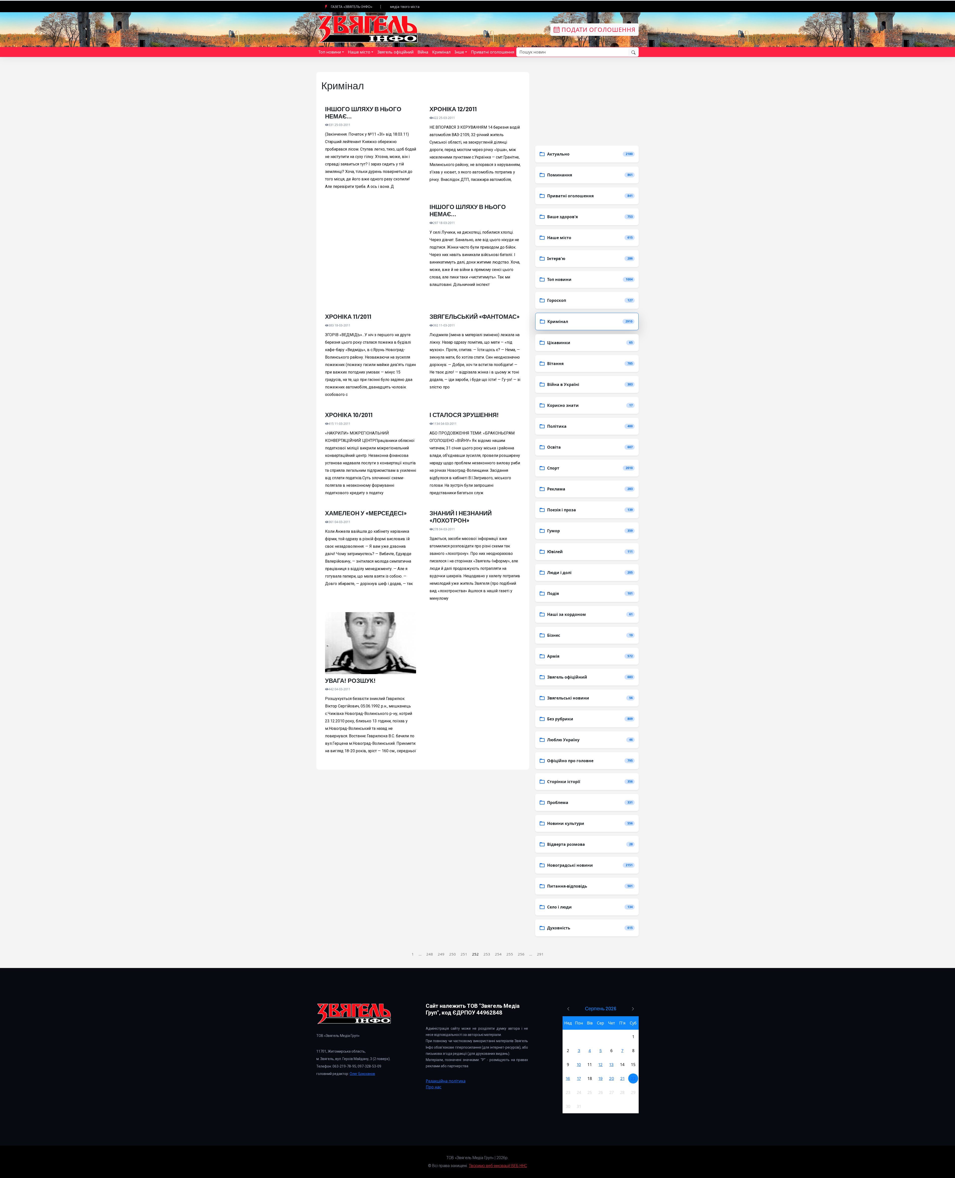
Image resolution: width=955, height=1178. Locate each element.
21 (622, 1078)
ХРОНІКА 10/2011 (349, 414)
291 (540, 954)
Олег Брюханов (362, 1074)
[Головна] (368, 29)
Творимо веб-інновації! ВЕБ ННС (498, 1165)
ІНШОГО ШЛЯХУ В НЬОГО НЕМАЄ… (363, 113)
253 (486, 954)
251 (464, 954)
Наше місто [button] (359, 52)
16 (568, 1078)
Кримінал (441, 52)
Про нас (433, 1087)
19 (600, 1078)
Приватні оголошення (492, 52)
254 (498, 954)
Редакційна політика (446, 1081)
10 (579, 1064)
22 (633, 1078)
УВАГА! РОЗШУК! (350, 680)
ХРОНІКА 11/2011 (348, 316)
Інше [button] (459, 52)
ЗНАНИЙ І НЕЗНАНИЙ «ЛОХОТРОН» (461, 517)
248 (429, 954)
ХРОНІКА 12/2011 (453, 109)
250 (452, 954)
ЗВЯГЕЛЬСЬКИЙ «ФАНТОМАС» (475, 316)
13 (611, 1064)
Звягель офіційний (395, 52)
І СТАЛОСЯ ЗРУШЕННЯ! (464, 414)
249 (441, 954)
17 (579, 1078)
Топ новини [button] (329, 52)
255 (509, 954)
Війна (423, 52)
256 (521, 954)
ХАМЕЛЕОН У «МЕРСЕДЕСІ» (366, 513)
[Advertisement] (370, 255)
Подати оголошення (597, 29)
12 (600, 1064)
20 (611, 1078)
